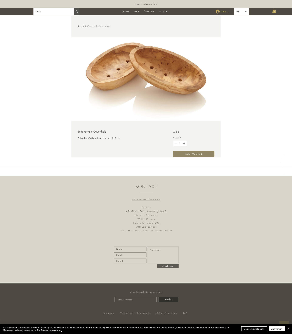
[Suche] (77, 11)
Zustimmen (276, 328)
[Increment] (184, 143)
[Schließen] (288, 329)
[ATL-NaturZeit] (283, 165)
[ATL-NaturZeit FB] (283, 157)
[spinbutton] (180, 143)
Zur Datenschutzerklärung (49, 330)
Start (80, 26)
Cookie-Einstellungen (254, 328)
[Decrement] (175, 143)
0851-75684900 (150, 222)
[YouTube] (283, 173)
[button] (274, 11)
